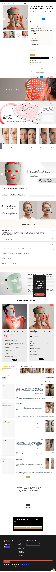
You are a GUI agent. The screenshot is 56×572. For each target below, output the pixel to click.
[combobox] (53, 571)
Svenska (52, 571)
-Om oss (19, 540)
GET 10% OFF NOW (28, 527)
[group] (6, 34)
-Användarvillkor (21, 552)
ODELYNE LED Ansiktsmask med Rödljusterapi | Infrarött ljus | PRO (13, 332)
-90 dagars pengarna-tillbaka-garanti (21, 544)
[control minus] (30, 50)
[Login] (51, 3)
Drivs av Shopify (17, 566)
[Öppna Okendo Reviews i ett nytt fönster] (28, 509)
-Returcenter (20, 541)
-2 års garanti (20, 549)
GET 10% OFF (28, 294)
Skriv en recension (50, 377)
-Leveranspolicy (20, 551)
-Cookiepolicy (20, 555)
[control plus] (35, 50)
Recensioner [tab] (4, 375)
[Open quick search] (49, 3)
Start (2, 3)
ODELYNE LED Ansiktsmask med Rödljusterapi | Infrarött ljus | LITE (40, 332)
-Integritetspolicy (21, 554)
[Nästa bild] (53, 370)
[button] (36, 15)
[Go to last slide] (4, 19)
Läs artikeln (44, 72)
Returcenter (9, 3)
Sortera (46, 381)
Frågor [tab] (8, 375)
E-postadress (28, 543)
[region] (37, 370)
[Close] (33, 276)
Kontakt (13, 3)
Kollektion (5, 3)
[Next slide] (27, 19)
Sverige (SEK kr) (6, 562)
